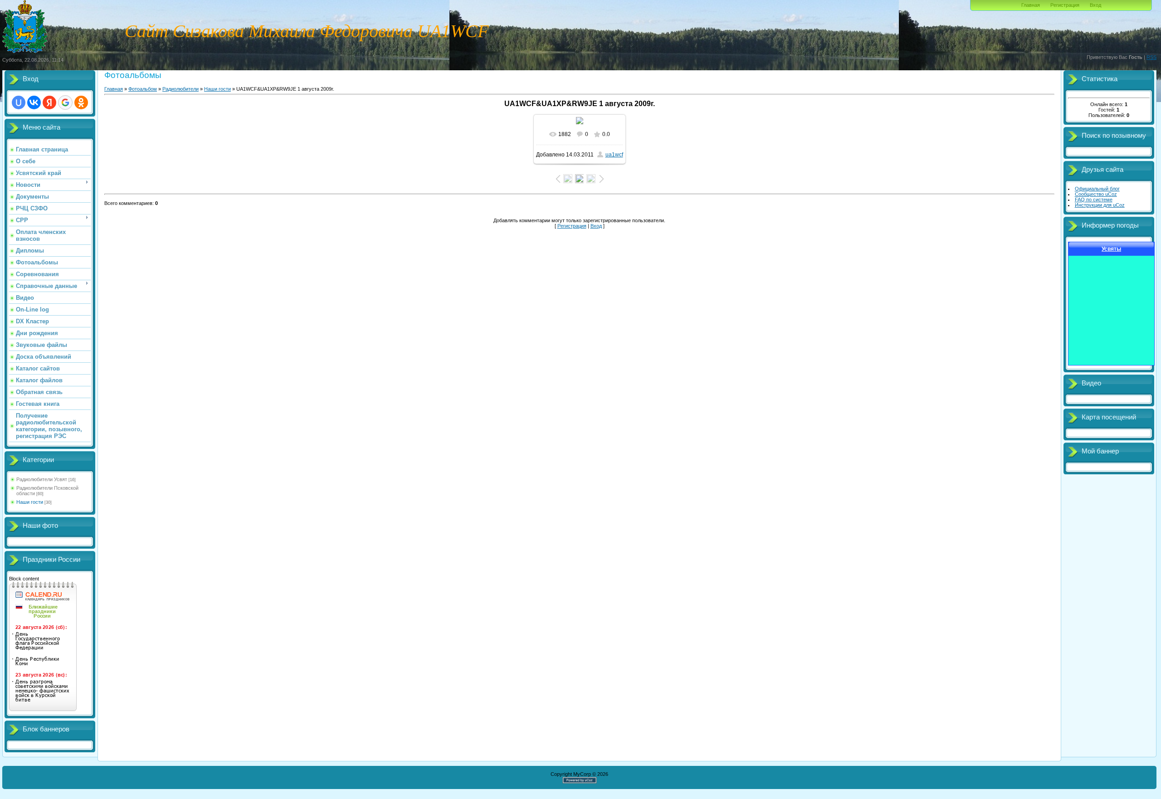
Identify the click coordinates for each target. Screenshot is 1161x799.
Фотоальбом (142, 89)
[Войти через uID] (18, 102)
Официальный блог (1097, 188)
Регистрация (1064, 5)
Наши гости (29, 502)
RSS (1151, 57)
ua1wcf (614, 154)
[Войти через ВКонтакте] (34, 102)
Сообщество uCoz (1096, 194)
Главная (1030, 5)
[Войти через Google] (65, 102)
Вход (1095, 5)
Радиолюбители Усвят (41, 479)
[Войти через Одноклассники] (81, 102)
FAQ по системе (1093, 199)
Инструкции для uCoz (1100, 205)
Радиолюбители (180, 89)
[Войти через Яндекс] (49, 102)
